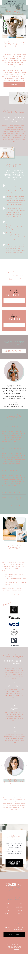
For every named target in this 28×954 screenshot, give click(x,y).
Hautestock (16, 949)
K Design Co (18, 947)
